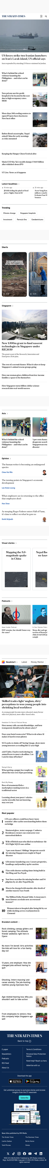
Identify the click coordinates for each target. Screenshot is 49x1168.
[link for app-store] (15, 1081)
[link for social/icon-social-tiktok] (13, 1153)
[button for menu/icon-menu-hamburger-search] (46, 16)
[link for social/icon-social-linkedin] (41, 1153)
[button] (41, 16)
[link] (13, 16)
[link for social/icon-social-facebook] (24, 1153)
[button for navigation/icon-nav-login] (41, 16)
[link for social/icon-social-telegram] (35, 1153)
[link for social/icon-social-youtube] (30, 1153)
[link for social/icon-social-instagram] (19, 1153)
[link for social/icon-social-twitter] (8, 1153)
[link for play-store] (33, 1081)
